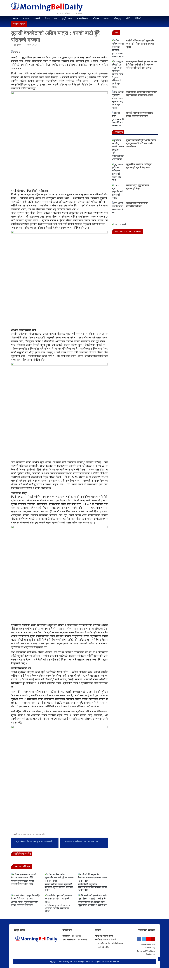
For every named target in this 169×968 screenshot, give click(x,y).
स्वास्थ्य (107, 18)
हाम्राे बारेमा (19, 930)
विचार (47, 18)
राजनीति (37, 18)
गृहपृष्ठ (15, 18)
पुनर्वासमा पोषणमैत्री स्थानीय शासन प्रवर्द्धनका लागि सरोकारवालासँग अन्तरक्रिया (141, 143)
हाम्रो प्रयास (67, 18)
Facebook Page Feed (128, 231)
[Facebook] (139, 939)
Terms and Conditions (146, 951)
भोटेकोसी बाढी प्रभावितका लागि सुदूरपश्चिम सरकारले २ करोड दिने (92, 903)
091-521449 (103, 947)
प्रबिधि (128, 18)
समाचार (26, 18)
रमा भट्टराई (76, 936)
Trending (19, 24)
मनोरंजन (95, 18)
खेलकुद (117, 18)
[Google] (153, 939)
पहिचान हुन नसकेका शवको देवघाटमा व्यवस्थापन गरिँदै (22, 882)
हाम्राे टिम (67, 930)
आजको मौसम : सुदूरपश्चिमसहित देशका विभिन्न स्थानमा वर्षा (24, 903)
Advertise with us (148, 944)
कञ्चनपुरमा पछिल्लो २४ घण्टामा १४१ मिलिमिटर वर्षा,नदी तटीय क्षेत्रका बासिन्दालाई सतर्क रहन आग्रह (141, 64)
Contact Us (150, 954)
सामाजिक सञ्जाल (146, 930)
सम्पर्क (98, 930)
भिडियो (138, 18)
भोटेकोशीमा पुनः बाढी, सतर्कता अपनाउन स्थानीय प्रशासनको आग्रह (57, 908)
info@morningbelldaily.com (110, 943)
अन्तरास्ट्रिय (82, 18)
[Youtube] (148, 939)
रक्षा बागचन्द (82, 939)
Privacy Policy (149, 948)
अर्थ (55, 18)
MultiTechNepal (112, 961)
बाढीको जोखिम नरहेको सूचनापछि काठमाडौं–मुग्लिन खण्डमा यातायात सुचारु (59, 887)
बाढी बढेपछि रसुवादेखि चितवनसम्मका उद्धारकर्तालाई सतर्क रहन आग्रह (92, 887)
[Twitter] (143, 939)
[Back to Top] (160, 959)
